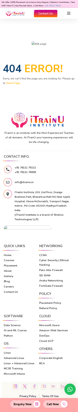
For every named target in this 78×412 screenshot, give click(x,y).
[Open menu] (69, 13)
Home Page (13, 83)
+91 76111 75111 (53, 5)
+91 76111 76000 (25, 172)
